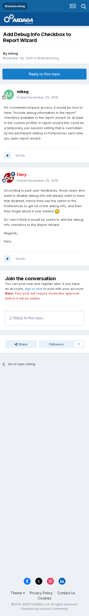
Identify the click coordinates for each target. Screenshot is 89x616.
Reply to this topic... (29, 318)
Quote (20, 155)
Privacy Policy (41, 593)
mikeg (13, 53)
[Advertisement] (44, 419)
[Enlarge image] (57, 211)
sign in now (34, 289)
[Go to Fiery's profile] (9, 178)
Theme (16, 593)
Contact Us (66, 593)
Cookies (44, 598)
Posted (37, 97)
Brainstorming (48, 58)
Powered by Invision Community (44, 609)
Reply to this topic (44, 74)
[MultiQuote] (7, 155)
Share (22, 344)
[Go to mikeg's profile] (9, 94)
